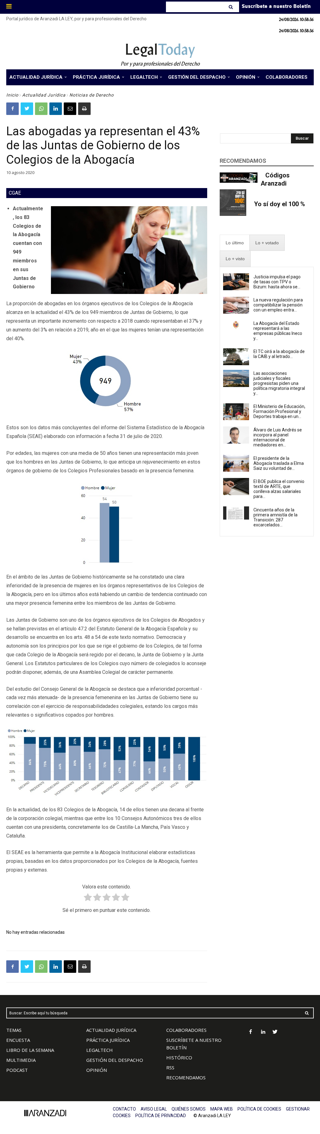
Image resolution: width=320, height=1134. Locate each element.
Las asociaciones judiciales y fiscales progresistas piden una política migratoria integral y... (279, 383)
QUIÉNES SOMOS (189, 1109)
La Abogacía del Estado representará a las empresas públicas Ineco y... (277, 331)
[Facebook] (12, 108)
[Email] (70, 108)
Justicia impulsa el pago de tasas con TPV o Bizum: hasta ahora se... (277, 281)
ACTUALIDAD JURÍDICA (111, 1030)
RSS (170, 1067)
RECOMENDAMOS (186, 1077)
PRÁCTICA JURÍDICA (108, 1040)
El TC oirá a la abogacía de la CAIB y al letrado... (279, 354)
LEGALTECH (99, 1050)
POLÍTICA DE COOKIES (259, 1109)
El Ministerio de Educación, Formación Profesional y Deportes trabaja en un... (279, 411)
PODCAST (17, 1070)
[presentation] (235, 243)
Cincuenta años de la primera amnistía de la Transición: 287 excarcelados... (275, 517)
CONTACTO (124, 1109)
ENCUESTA (18, 1040)
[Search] (231, 7)
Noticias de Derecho (91, 94)
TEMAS (14, 1030)
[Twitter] (27, 108)
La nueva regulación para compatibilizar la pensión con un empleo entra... (278, 304)
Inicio (12, 94)
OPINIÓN (96, 1070)
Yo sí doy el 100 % (279, 204)
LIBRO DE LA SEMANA (30, 1050)
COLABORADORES (186, 1030)
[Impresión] (84, 108)
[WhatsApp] (41, 108)
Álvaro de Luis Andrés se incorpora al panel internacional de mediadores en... (277, 437)
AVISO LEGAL (154, 1109)
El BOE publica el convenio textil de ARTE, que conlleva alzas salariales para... (278, 489)
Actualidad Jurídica (44, 94)
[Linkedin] (55, 108)
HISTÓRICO (179, 1057)
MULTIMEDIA (21, 1060)
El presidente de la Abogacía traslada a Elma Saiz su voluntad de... (278, 463)
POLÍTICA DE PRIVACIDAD (160, 1115)
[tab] (235, 243)
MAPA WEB (221, 1109)
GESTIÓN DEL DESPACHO (114, 1060)
